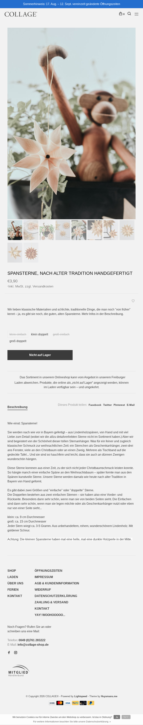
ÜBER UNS (15, 583)
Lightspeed (80, 696)
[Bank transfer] (52, 704)
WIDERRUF (43, 589)
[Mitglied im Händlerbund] (19, 677)
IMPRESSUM (44, 577)
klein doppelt (39, 334)
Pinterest (119, 404)
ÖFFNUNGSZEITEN (48, 570)
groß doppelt (17, 341)
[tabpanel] (71, 123)
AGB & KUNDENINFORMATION (57, 583)
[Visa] (67, 704)
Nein (126, 717)
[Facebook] (8, 652)
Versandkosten (43, 286)
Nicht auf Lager (40, 355)
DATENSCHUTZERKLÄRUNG (56, 596)
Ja (117, 717)
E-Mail (131, 404)
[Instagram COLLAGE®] (15, 652)
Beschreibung (17, 407)
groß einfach (61, 334)
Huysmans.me (109, 696)
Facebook (95, 404)
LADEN (12, 577)
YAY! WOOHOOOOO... (50, 614)
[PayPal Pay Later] (91, 704)
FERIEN (13, 589)
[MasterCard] (59, 704)
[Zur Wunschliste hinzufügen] (133, 301)
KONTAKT (14, 596)
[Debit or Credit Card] (83, 704)
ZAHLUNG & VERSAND (51, 602)
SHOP (11, 570)
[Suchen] (130, 14)
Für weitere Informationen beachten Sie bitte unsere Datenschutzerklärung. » (72, 721)
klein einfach (17, 334)
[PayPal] (75, 704)
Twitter (107, 404)
